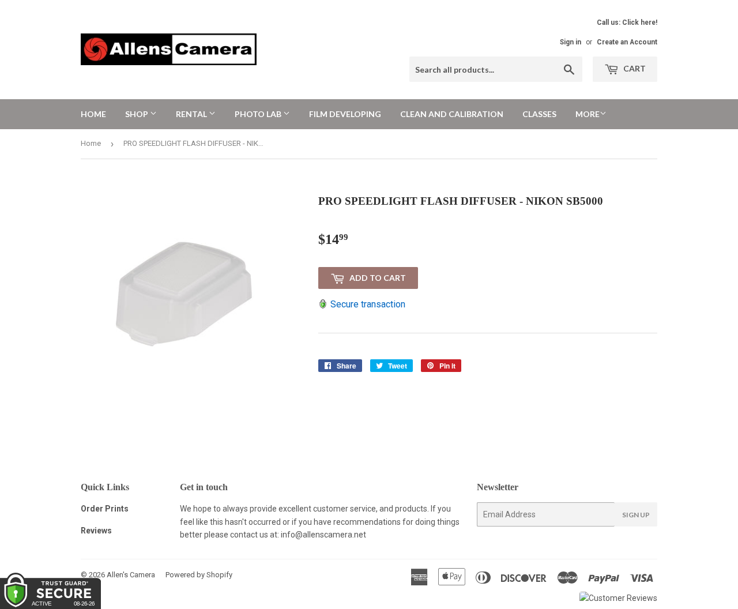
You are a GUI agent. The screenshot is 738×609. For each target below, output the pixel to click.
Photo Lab (259, 114)
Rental (192, 114)
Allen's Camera (131, 574)
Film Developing (345, 114)
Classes (539, 114)
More (587, 114)
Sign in (570, 42)
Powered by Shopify (198, 574)
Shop (137, 114)
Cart (634, 68)
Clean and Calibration (451, 114)
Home (93, 114)
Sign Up (636, 514)
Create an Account (627, 42)
